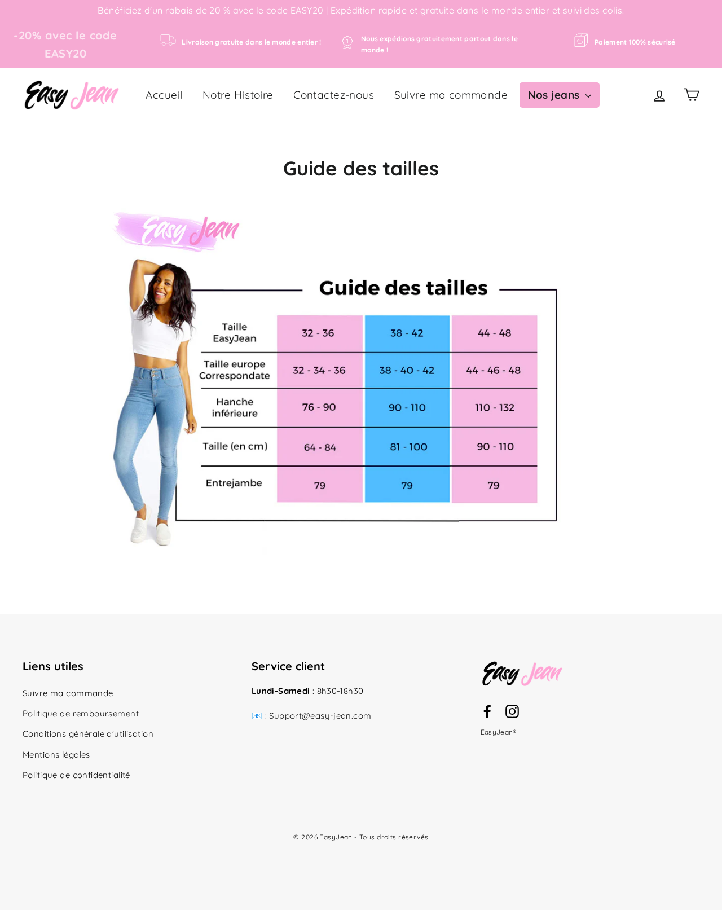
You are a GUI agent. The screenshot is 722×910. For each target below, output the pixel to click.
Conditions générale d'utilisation (88, 733)
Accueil (164, 95)
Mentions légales (56, 754)
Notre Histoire (238, 95)
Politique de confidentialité (76, 775)
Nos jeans (555, 95)
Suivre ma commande (451, 95)
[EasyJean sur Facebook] (487, 710)
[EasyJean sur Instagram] (512, 710)
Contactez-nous (333, 95)
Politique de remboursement (81, 713)
